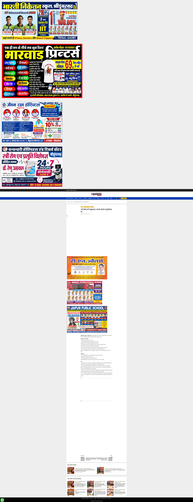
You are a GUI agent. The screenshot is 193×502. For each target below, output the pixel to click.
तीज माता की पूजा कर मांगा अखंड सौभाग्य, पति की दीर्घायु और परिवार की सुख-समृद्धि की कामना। (100, 485)
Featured (76, 468)
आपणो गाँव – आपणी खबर (69, 198)
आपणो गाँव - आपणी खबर (86, 206)
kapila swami (83, 213)
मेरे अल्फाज (98, 198)
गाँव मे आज (80, 198)
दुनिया (111, 198)
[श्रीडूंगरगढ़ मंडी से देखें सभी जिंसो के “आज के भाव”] (70, 492)
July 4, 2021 (89, 213)
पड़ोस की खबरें (85, 198)
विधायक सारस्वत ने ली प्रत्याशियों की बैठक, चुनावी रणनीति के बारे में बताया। (120, 493)
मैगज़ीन (108, 198)
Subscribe (124, 198)
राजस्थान (102, 198)
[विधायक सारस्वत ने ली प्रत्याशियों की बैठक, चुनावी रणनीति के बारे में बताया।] (110, 492)
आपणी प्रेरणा (76, 198)
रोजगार (94, 198)
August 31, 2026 (78, 472)
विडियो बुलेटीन (90, 198)
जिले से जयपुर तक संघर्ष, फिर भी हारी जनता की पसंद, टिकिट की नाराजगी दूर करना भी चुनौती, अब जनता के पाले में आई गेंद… (100, 493)
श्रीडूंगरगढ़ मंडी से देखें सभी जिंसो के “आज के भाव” (80, 493)
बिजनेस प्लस (103, 498)
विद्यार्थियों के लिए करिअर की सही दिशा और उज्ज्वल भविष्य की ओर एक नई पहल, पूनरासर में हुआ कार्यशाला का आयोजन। (119, 485)
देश (105, 198)
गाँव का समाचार (91, 206)
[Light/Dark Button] (117, 198)
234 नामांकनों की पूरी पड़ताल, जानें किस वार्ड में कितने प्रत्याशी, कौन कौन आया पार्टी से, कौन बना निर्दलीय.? (85, 470)
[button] (119, 198)
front (82, 206)
